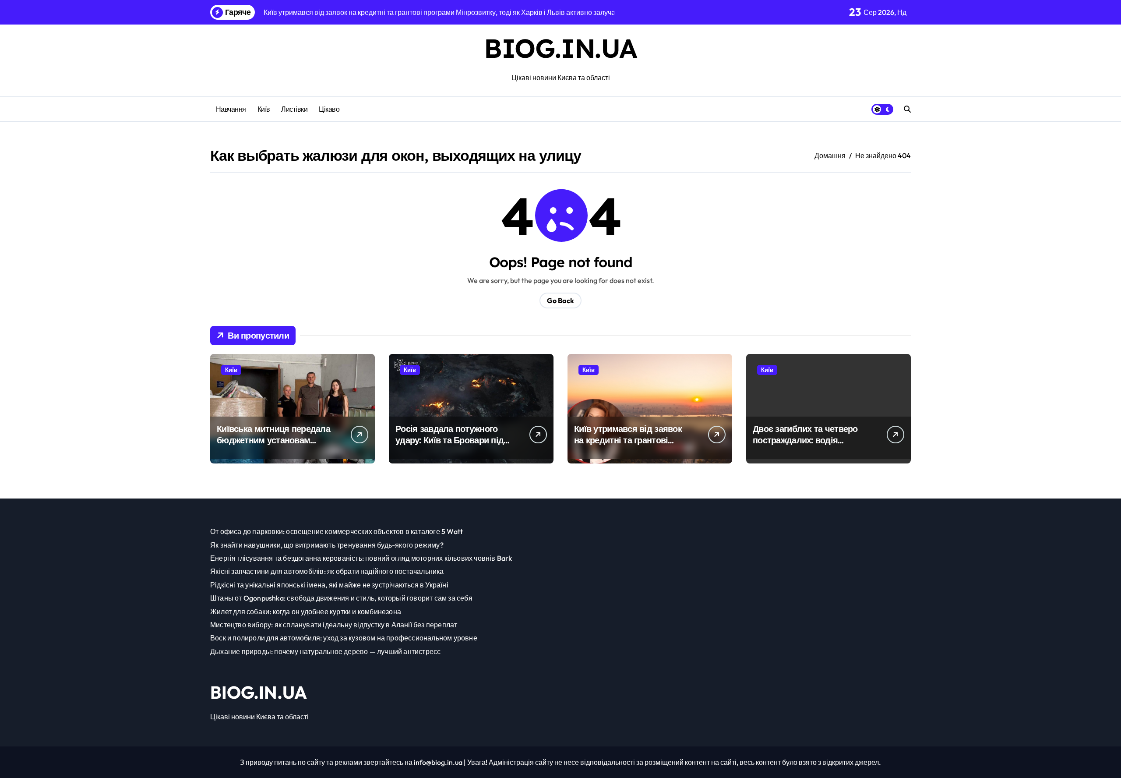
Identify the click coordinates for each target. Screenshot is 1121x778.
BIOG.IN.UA (560, 48)
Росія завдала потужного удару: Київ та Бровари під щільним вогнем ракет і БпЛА (449, 445)
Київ (263, 109)
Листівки (294, 109)
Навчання (231, 109)
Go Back (560, 300)
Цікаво (329, 109)
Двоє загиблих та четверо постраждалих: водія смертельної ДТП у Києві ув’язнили (805, 445)
